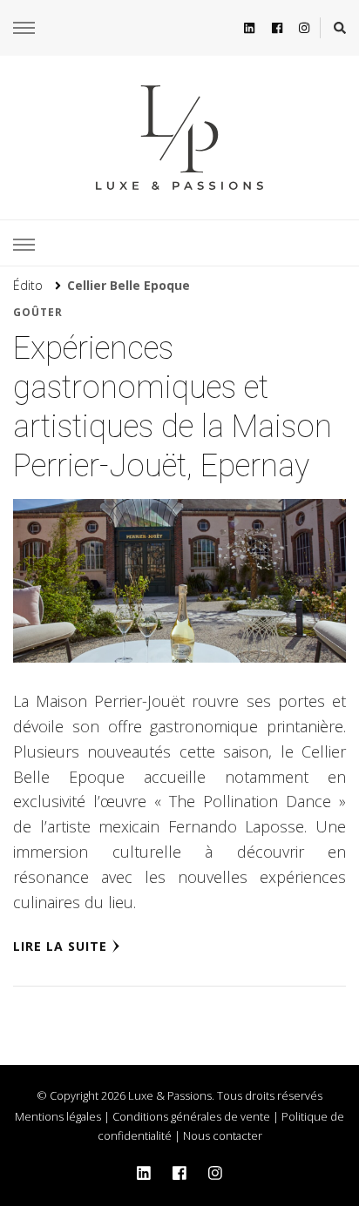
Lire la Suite (60, 946)
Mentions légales (58, 1116)
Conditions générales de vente (191, 1116)
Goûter (38, 312)
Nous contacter (222, 1135)
